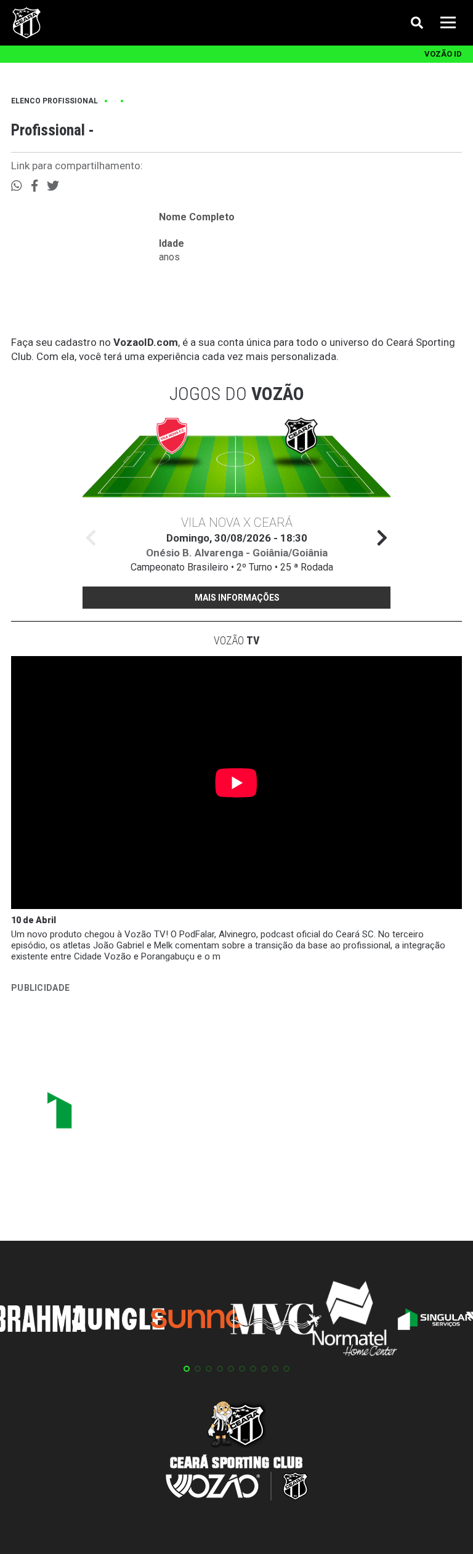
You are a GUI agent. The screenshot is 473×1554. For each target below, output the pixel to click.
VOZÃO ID (443, 53)
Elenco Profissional (54, 101)
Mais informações (237, 598)
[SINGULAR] (103, 1115)
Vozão (236, 640)
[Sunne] (197, 1320)
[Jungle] (118, 1321)
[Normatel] (355, 1320)
